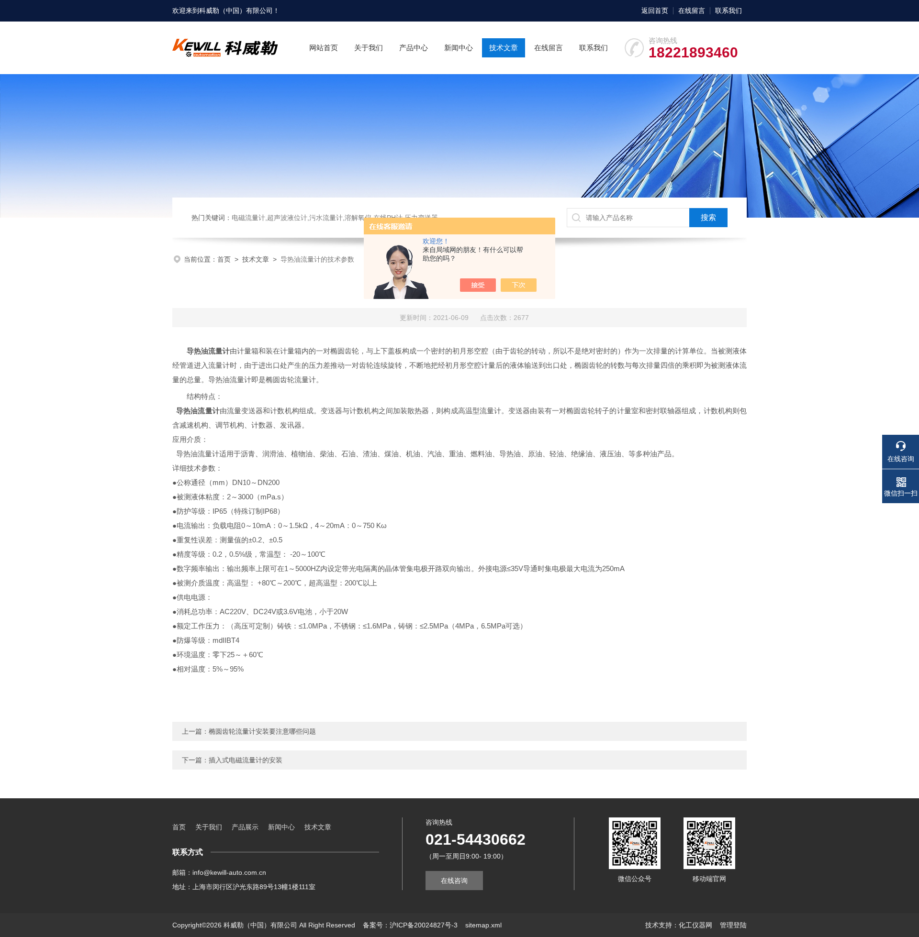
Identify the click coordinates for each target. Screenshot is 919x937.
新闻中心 (458, 48)
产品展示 (245, 827)
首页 (224, 259)
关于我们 (368, 48)
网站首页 (323, 48)
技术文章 (503, 48)
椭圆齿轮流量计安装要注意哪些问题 (262, 731)
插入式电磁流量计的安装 (245, 760)
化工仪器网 (695, 925)
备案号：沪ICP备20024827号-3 (410, 925)
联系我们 (728, 10)
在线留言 (691, 10)
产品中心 (413, 48)
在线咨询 (454, 880)
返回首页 (654, 10)
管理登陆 (733, 925)
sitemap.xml (483, 925)
